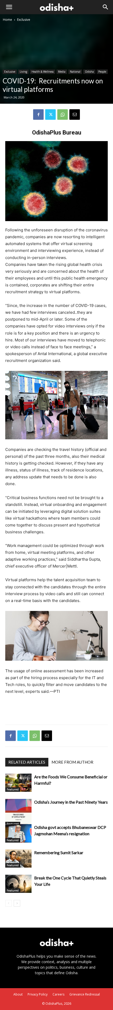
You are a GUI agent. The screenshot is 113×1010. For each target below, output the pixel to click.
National (75, 71)
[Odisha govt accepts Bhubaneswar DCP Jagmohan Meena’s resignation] (18, 833)
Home (7, 19)
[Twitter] (50, 114)
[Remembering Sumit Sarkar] (18, 858)
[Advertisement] (56, 708)
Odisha (89, 71)
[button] (9, 7)
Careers (58, 994)
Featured (13, 789)
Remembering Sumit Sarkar (58, 852)
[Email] (74, 114)
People (102, 71)
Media (61, 71)
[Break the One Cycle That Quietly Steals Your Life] (18, 884)
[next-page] (17, 903)
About (18, 994)
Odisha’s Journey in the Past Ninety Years (71, 801)
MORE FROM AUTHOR (72, 762)
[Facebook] (38, 114)
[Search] (105, 7)
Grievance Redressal (84, 994)
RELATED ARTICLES (26, 762)
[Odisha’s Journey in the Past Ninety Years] (18, 812)
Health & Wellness (43, 71)
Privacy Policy (38, 994)
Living (23, 71)
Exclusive (23, 19)
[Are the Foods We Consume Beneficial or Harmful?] (18, 783)
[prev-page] (8, 903)
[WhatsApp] (62, 114)
